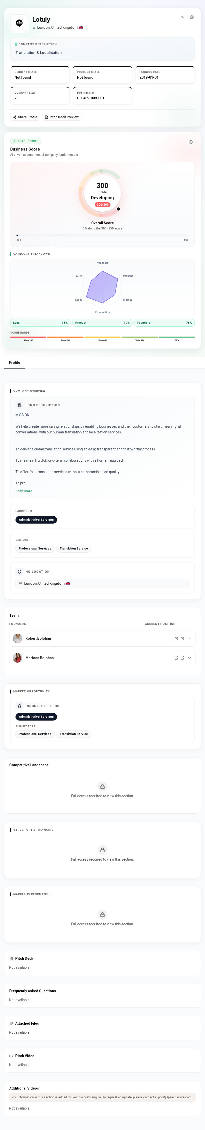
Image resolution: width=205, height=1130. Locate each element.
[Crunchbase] (183, 17)
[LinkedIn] (176, 638)
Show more (24, 491)
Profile (14, 363)
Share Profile (27, 117)
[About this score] (191, 142)
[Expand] (189, 638)
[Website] (192, 17)
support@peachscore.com (173, 1097)
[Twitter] (182, 638)
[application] (102, 287)
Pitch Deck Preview (64, 117)
